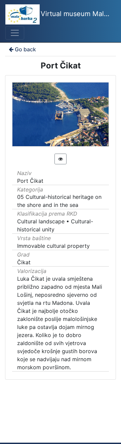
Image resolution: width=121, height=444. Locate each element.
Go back (25, 49)
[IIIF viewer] (60, 159)
